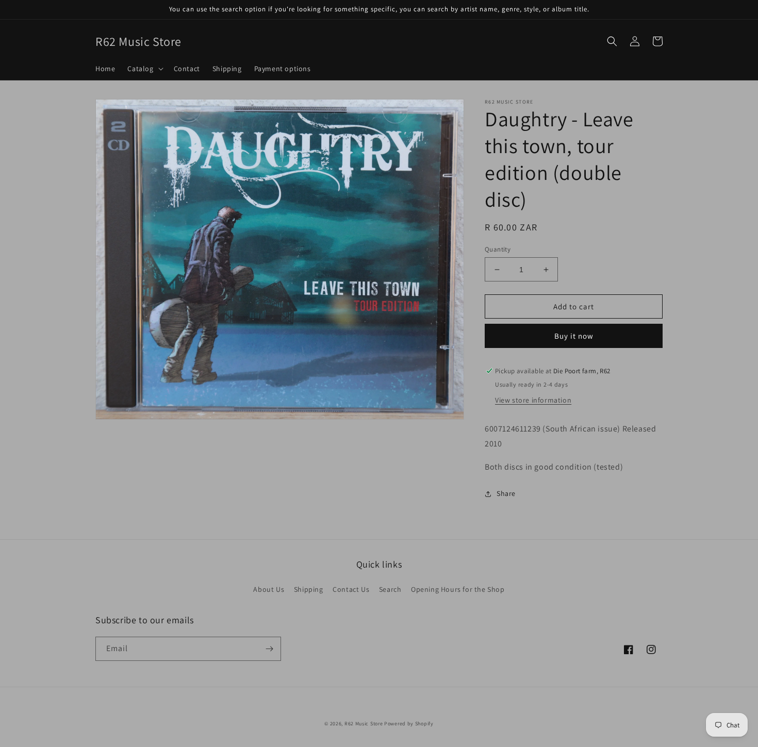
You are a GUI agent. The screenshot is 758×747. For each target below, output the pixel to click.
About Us (268, 589)
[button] (144, 68)
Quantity (497, 249)
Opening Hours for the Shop (458, 589)
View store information (533, 400)
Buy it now (574, 336)
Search (390, 589)
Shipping (308, 589)
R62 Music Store (363, 723)
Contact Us (351, 589)
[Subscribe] (269, 649)
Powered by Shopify (409, 723)
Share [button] (506, 493)
